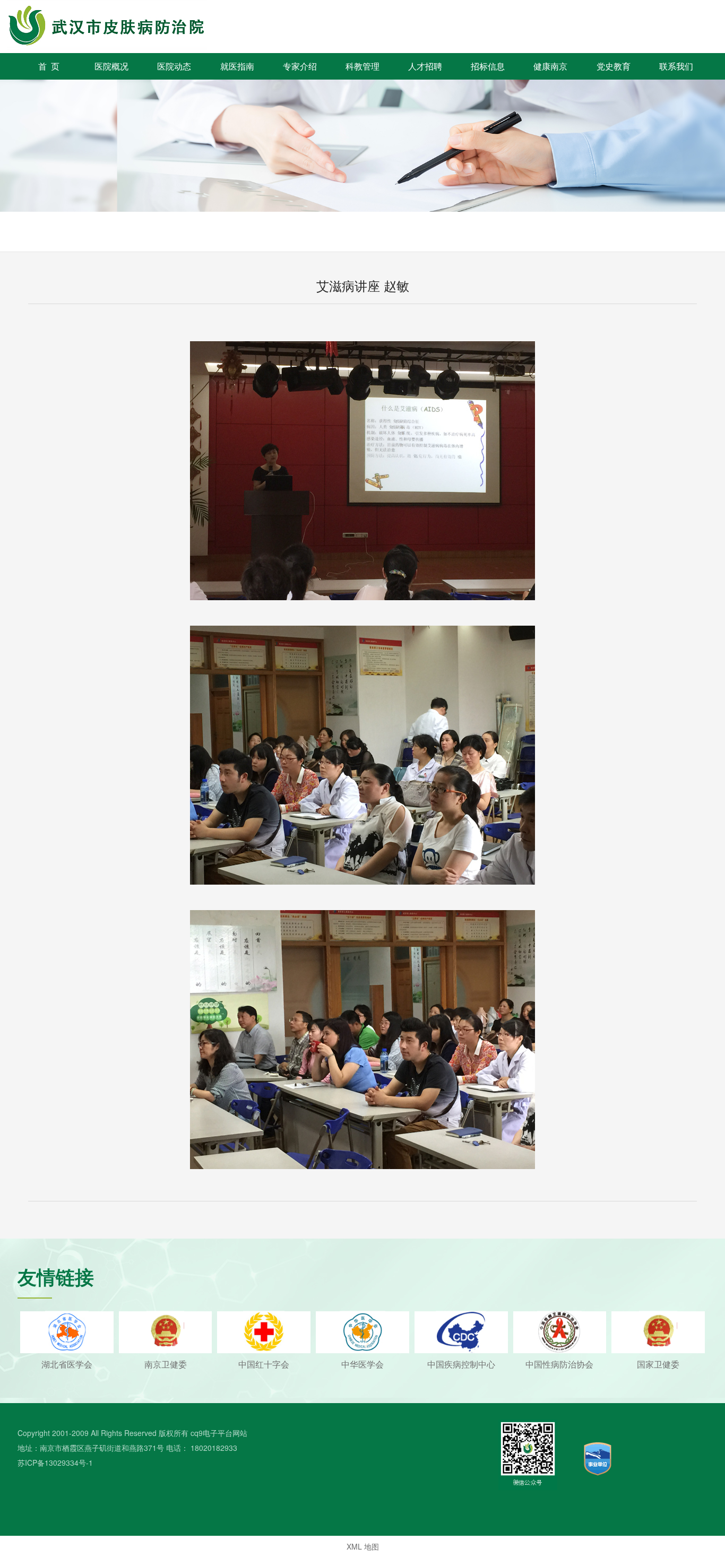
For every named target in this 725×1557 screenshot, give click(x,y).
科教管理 (362, 66)
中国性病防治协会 (559, 1364)
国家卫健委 (658, 1364)
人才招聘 (425, 66)
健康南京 (550, 66)
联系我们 (676, 66)
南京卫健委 (165, 1364)
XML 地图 (363, 1546)
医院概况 (111, 66)
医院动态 (174, 66)
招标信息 (488, 66)
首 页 (48, 66)
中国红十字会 (263, 1364)
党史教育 (614, 66)
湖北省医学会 (66, 1364)
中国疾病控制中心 (461, 1364)
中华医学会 (362, 1364)
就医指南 (237, 66)
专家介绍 (300, 66)
